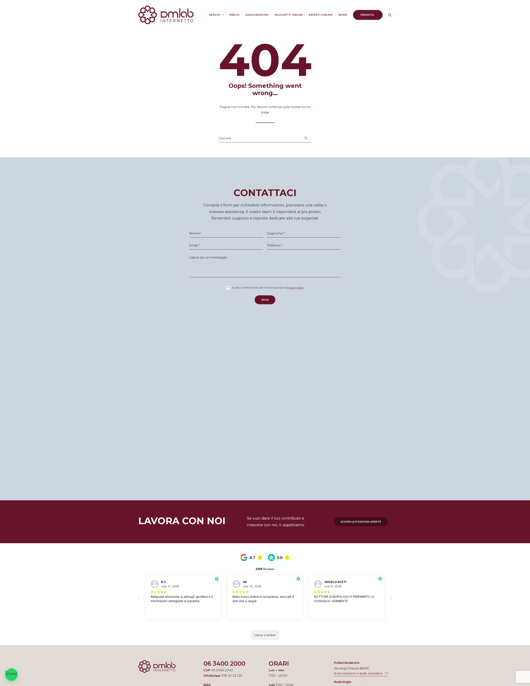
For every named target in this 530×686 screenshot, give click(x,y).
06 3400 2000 (224, 663)
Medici (234, 14)
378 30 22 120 (231, 676)
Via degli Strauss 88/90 (351, 668)
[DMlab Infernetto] (166, 15)
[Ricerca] (265, 138)
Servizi (214, 14)
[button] (390, 15)
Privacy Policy (295, 287)
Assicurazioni (257, 14)
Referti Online (320, 14)
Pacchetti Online (289, 14)
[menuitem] (216, 15)
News (342, 14)
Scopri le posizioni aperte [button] (361, 521)
